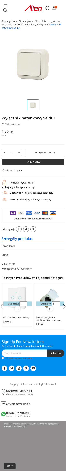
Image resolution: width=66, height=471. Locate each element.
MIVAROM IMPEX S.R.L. (19, 391)
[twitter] (11, 368)
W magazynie (9, 268)
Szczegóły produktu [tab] (17, 238)
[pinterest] (26, 368)
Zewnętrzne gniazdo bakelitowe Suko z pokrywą (48, 319)
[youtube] (33, 368)
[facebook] (4, 368)
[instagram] (19, 368)
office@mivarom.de (18, 404)
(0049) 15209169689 (18, 413)
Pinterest (33, 229)
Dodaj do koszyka (44, 152)
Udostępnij (19, 229)
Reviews (8, 246)
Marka (5, 254)
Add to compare (13, 170)
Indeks (5, 264)
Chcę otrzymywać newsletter (19, 358)
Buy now (34, 161)
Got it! (9, 466)
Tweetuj (26, 229)
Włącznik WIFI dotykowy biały (16, 317)
